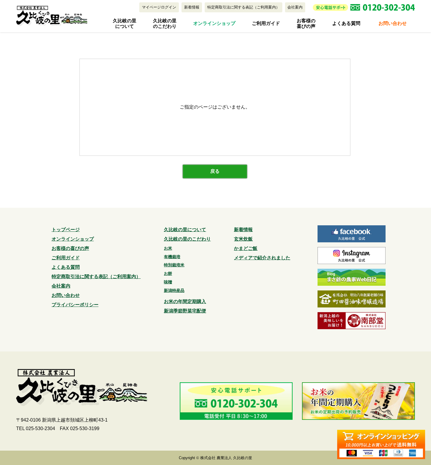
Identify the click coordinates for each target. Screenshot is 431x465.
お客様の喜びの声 (306, 23)
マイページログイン (159, 7)
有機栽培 (172, 256)
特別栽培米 (174, 265)
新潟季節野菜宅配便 (185, 310)
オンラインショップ (214, 23)
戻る (215, 171)
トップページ (66, 229)
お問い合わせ (393, 23)
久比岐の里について (124, 23)
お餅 (168, 273)
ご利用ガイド (266, 23)
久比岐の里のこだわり (165, 23)
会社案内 (295, 7)
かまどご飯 (245, 248)
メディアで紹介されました (262, 257)
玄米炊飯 (243, 238)
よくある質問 (346, 23)
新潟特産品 (174, 290)
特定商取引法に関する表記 (243, 7)
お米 (168, 248)
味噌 (168, 282)
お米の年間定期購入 (185, 301)
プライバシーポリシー (75, 304)
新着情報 (191, 7)
